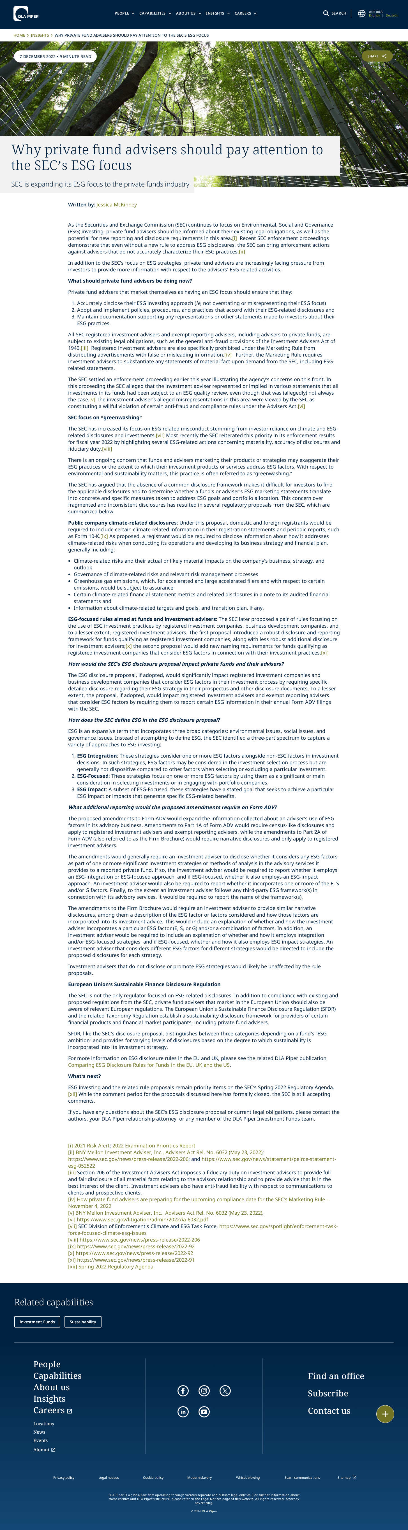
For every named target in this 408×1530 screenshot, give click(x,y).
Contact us (329, 1410)
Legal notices (108, 1477)
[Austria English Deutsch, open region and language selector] (362, 13)
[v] (92, 399)
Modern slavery (199, 1477)
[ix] (104, 536)
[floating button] (385, 1414)
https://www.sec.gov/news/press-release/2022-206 (128, 1159)
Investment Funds (37, 1321)
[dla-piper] (27, 13)
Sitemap (344, 1477)
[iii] (84, 347)
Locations (43, 1423)
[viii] (107, 448)
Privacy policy (63, 1477)
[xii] (72, 1094)
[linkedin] (183, 1411)
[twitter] (225, 1390)
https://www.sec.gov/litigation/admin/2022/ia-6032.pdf (142, 1219)
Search (339, 13)
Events (40, 1440)
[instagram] (204, 1390)
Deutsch (392, 15)
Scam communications (302, 1477)
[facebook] (183, 1390)
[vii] (160, 435)
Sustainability (83, 1321)
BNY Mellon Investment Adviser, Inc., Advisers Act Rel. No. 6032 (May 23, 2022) (169, 1152)
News (39, 1432)
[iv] (228, 354)
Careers (243, 13)
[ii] (242, 251)
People (122, 13)
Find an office (336, 1376)
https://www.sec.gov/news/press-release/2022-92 (136, 1246)
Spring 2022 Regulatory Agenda (116, 1266)
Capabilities (152, 13)
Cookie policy (153, 1477)
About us (186, 13)
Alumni (41, 1450)
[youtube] (204, 1411)
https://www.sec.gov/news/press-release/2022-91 (136, 1259)
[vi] (301, 406)
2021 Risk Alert (92, 1145)
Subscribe (328, 1393)
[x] (129, 645)
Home (19, 35)
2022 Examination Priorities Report (153, 1145)
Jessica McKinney (116, 204)
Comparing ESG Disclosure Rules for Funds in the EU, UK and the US (149, 1064)
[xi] (325, 652)
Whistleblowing (248, 1477)
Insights (215, 13)
